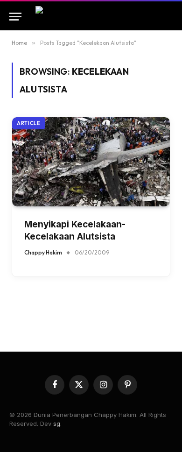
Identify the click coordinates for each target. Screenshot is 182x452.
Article (29, 123)
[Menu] (15, 16)
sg (56, 423)
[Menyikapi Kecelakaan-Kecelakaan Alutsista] (91, 161)
